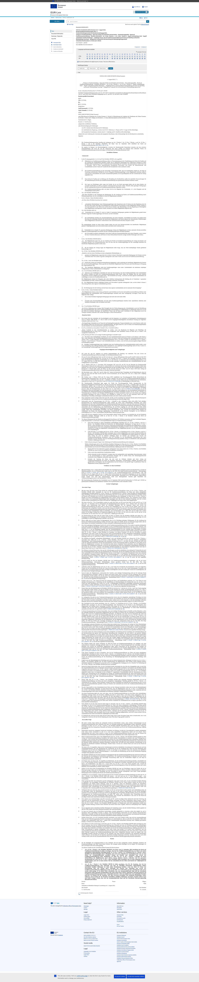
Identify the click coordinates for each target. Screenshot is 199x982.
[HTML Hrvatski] (112, 56)
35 (138, 593)
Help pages (86, 906)
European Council (120, 937)
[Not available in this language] (110, 56)
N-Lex (118, 924)
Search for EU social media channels (92, 945)
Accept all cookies (120, 976)
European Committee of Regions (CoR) (125, 950)
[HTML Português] (132, 56)
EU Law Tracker (120, 926)
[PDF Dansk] (95, 58)
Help (142, 18)
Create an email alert (58, 49)
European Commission (122, 940)
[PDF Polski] (130, 58)
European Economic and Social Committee (126, 948)
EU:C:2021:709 (117, 629)
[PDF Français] (107, 58)
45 (126, 548)
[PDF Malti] (125, 58)
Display (110, 68)
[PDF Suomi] (142, 58)
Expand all (137, 47)
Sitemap (85, 909)
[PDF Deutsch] (97, 58)
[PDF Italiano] (115, 58)
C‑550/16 (109, 381)
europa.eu (60, 935)
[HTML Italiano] (115, 56)
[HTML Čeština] (92, 56)
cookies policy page (82, 975)
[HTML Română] (135, 56)
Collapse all (144, 47)
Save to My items (57, 47)
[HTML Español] (90, 56)
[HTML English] (105, 56)
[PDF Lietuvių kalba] (120, 58)
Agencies (119, 961)
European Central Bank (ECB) (123, 943)
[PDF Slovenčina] (137, 58)
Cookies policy (87, 916)
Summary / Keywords (56, 36)
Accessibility (86, 918)
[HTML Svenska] (145, 56)
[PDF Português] (132, 58)
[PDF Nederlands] (127, 58)
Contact (85, 907)
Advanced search (145, 24)
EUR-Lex (56, 12)
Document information (57, 33)
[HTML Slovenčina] (137, 56)
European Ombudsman (122, 953)
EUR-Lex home (58, 17)
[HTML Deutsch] (97, 56)
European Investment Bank (123, 951)
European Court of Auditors (123, 945)
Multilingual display (83, 65)
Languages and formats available (86, 49)
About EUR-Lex (120, 906)
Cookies (85, 956)
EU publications (120, 921)
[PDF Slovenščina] (140, 58)
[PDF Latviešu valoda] (117, 58)
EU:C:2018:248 (116, 381)
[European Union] (54, 933)
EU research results (121, 918)
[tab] (111, 49)
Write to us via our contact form (90, 938)
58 (134, 788)
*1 (116, 79)
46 (92, 677)
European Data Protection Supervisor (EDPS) (126, 955)
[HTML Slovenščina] (140, 56)
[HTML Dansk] (95, 56)
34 (125, 536)
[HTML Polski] (130, 56)
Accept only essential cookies (136, 976)
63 (141, 699)
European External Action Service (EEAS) (125, 946)
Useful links (119, 909)
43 (100, 650)
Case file (53, 38)
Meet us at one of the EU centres (91, 940)
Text (53, 31)
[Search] (147, 21)
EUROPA (52, 17)
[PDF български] (87, 58)
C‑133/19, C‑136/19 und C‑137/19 (95, 472)
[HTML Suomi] (142, 56)
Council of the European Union (123, 938)
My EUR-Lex (137, 6)
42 (92, 641)
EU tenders (119, 916)
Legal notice (86, 915)
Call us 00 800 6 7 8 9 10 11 (90, 935)
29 (125, 557)
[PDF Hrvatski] (112, 58)
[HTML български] (87, 56)
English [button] (146, 6)
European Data (120, 915)
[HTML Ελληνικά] (102, 56)
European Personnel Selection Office (125, 958)
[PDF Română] (135, 58)
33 (121, 536)
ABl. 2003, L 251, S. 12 (102, 145)
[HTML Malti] (125, 56)
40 (124, 629)
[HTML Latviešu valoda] (117, 56)
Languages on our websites (90, 951)
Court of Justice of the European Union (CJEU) (127, 942)
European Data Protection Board (124, 956)
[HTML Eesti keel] (100, 56)
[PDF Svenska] (145, 58)
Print (146, 18)
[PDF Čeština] (92, 58)
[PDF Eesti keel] (100, 58)
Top (79, 894)
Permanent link (57, 42)
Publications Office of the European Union (72, 905)
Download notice (57, 44)
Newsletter (119, 907)
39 (123, 548)
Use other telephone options (90, 937)
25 (138, 563)
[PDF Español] (90, 58)
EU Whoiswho (120, 919)
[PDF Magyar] (122, 58)
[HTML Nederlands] (127, 56)
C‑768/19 (110, 629)
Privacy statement (88, 919)
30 (130, 557)
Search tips (70, 24)
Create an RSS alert (58, 51)
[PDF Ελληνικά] (102, 58)
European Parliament (121, 935)
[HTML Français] (107, 56)
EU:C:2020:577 (109, 472)
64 (123, 609)
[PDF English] (105, 58)
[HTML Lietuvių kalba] (120, 56)
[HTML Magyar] (122, 56)
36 (136, 622)
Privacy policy (87, 953)
